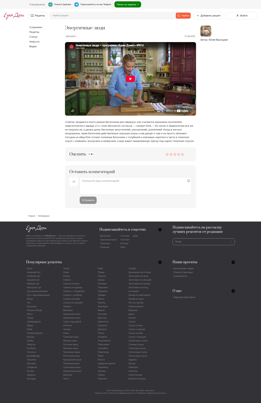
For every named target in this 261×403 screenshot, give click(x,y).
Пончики (102, 314)
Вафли (101, 310)
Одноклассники (108, 239)
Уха (29, 302)
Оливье (67, 306)
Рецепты (34, 32)
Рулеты (101, 302)
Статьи (33, 36)
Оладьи (102, 295)
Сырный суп (33, 279)
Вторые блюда (34, 310)
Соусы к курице (137, 329)
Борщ (30, 298)
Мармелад (103, 352)
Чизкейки (103, 348)
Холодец (31, 378)
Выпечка (67, 374)
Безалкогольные (137, 378)
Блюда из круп (136, 298)
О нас (177, 291)
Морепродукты (35, 333)
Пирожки (103, 287)
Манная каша (70, 340)
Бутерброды (33, 355)
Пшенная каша (71, 336)
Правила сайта (101, 393)
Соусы (132, 321)
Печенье (102, 283)
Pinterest (104, 247)
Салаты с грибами (72, 295)
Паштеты (31, 359)
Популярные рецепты (44, 262)
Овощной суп (34, 287)
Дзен (135, 235)
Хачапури (103, 306)
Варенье (133, 310)
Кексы (101, 298)
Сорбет (132, 268)
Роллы (66, 276)
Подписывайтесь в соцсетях (122, 229)
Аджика (133, 359)
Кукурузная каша (72, 359)
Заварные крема (106, 363)
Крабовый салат (71, 317)
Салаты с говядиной (73, 291)
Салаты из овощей (73, 302)
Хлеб (100, 268)
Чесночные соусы (138, 355)
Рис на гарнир (136, 302)
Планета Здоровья (62, 4)
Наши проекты (185, 262)
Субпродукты (34, 321)
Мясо (30, 314)
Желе (100, 355)
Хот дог (31, 371)
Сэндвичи (32, 367)
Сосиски (31, 352)
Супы (29, 268)
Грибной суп (33, 276)
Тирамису (103, 367)
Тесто (66, 378)
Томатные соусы (137, 348)
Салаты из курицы (72, 287)
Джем (131, 314)
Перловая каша (71, 363)
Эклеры (102, 371)
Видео (33, 46)
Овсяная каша (70, 348)
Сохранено (35, 27)
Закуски (31, 344)
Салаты (67, 279)
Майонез (133, 367)
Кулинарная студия (183, 268)
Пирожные (103, 344)
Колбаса (31, 348)
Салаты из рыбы (71, 298)
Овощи (30, 336)
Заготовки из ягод (138, 287)
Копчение (134, 291)
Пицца (101, 272)
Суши (66, 272)
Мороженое (104, 340)
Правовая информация (147, 393)
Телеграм (105, 243)
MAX (122, 247)
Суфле (101, 374)
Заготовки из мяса (138, 276)
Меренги (102, 378)
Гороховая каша (71, 367)
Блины (101, 279)
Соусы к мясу (136, 325)
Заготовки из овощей (140, 279)
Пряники (102, 325)
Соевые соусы (136, 344)
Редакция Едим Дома (184, 297)
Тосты (66, 268)
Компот (132, 317)
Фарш (30, 325)
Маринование (136, 306)
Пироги (102, 276)
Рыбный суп (33, 283)
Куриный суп (34, 272)
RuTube (124, 243)
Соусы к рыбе (136, 333)
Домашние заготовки (140, 272)
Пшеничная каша (72, 371)
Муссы (101, 359)
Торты (101, 333)
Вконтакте (105, 235)
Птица (30, 317)
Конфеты (102, 336)
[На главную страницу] (14, 16)
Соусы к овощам (137, 336)
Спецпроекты (180, 276)
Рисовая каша (70, 344)
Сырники (102, 291)
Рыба (29, 329)
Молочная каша (71, 355)
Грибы (30, 340)
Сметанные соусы (138, 352)
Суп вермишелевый (37, 291)
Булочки (102, 317)
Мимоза (67, 325)
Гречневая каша (71, 352)
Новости (34, 41)
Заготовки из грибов (139, 283)
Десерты (102, 329)
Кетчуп (132, 363)
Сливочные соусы (138, 340)
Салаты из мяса (71, 283)
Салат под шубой (72, 321)
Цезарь (67, 329)
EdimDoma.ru (50, 236)
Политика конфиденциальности (122, 393)
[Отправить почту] (231, 242)
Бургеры (31, 363)
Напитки (133, 371)
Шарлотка (103, 321)
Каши (66, 333)
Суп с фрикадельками (38, 295)
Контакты (162, 393)
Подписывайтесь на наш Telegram (95, 4)
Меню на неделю (126, 4)
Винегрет (68, 310)
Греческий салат (72, 314)
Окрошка (31, 306)
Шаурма (31, 374)
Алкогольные (135, 374)
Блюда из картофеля (139, 295)
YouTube (124, 235)
